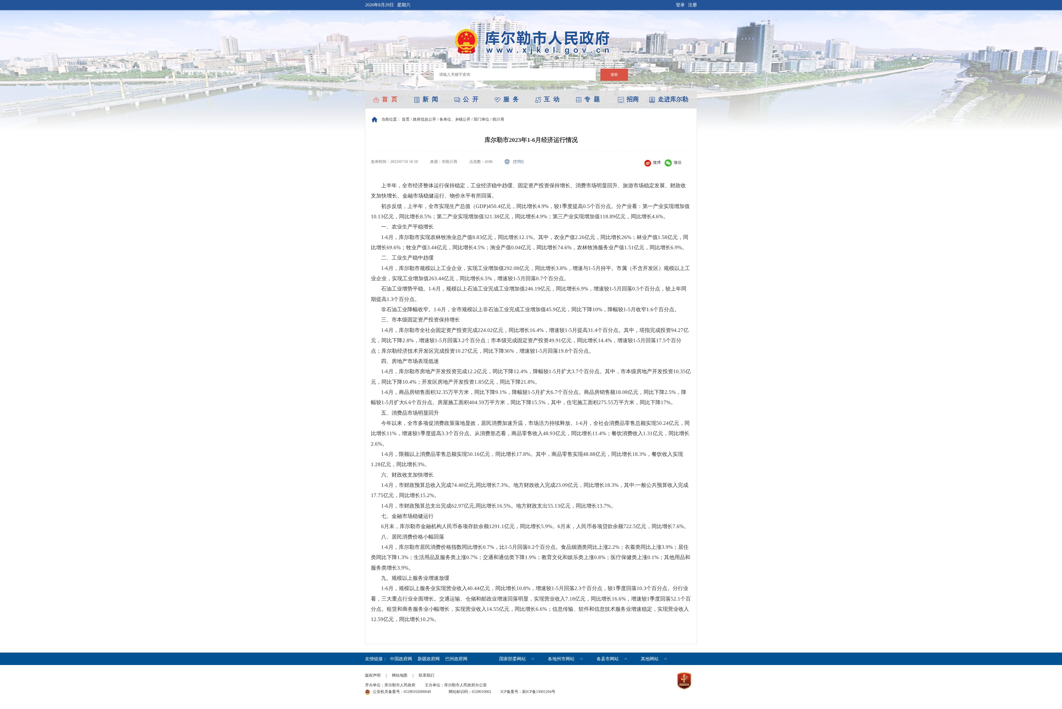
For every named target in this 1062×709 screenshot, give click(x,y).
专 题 (592, 99)
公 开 (470, 99)
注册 (692, 4)
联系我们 (426, 675)
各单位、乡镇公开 (454, 119)
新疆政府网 (429, 658)
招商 (633, 99)
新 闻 (430, 99)
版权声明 (373, 675)
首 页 (389, 99)
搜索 (614, 74)
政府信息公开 (424, 119)
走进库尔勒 (673, 99)
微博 (657, 162)
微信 (677, 162)
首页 (406, 119)
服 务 (511, 99)
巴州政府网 (456, 658)
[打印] (518, 162)
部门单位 (481, 119)
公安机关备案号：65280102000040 (402, 692)
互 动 (551, 99)
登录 (680, 4)
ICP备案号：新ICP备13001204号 (528, 692)
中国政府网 (401, 658)
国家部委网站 (512, 658)
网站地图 (399, 675)
